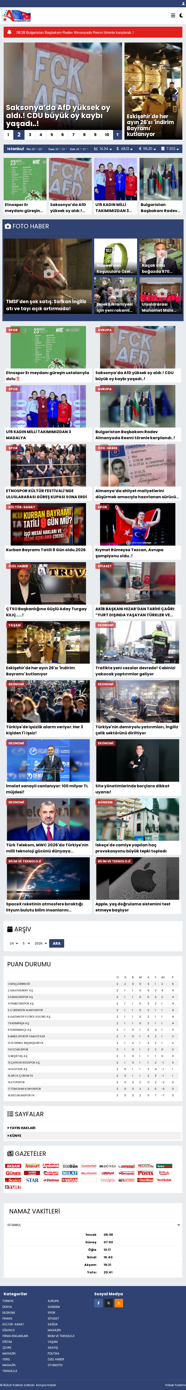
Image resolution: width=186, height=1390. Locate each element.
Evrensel (126, 1166)
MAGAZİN (54, 1330)
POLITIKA (53, 1353)
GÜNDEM (54, 1307)
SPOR (51, 1313)
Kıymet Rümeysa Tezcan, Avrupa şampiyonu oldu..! (129, 552)
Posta (145, 1173)
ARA (57, 943)
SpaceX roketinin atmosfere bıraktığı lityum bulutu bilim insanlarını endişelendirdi (44, 907)
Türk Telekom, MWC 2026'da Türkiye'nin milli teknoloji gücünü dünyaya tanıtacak (47, 848)
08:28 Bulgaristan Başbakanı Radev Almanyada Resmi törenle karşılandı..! (75, 32)
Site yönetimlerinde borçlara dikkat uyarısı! (132, 789)
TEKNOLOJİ (9, 1371)
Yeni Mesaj (145, 1180)
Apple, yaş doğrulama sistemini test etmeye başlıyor (132, 907)
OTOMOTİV (55, 1365)
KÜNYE (15, 1135)
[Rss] (119, 1303)
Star (32, 1180)
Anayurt (32, 1166)
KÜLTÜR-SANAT (13, 1324)
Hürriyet (51, 1173)
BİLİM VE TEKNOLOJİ (61, 1336)
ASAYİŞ (53, 1348)
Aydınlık (51, 1166)
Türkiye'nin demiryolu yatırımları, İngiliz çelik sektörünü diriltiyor (136, 730)
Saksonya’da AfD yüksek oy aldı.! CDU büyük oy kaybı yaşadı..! (68, 207)
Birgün (70, 1166)
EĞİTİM (7, 1342)
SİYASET (53, 1318)
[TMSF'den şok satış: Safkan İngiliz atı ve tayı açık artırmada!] (49, 276)
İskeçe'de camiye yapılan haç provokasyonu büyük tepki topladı (131, 848)
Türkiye (51, 1180)
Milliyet (107, 1173)
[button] (130, 91)
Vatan (70, 1180)
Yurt (13, 1187)
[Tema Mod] (181, 16)
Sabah (164, 1173)
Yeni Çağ (126, 1180)
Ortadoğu (126, 1173)
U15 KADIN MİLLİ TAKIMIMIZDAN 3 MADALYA (57, 119)
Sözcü (13, 1180)
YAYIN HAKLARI (22, 1127)
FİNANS (7, 1318)
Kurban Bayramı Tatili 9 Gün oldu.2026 (46, 550)
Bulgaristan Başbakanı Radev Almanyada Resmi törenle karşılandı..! (160, 207)
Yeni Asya (107, 1180)
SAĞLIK (53, 1324)
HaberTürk (32, 1173)
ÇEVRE (6, 1348)
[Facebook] (98, 1303)
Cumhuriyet (88, 1166)
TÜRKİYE (8, 1301)
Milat (70, 1173)
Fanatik (145, 1166)
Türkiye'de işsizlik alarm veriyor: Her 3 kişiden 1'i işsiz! (44, 730)
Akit (88, 1180)
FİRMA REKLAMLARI (15, 1336)
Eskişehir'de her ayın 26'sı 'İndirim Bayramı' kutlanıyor (40, 671)
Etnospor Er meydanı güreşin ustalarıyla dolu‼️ (24, 207)
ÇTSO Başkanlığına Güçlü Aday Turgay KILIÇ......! (46, 612)
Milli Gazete (88, 1173)
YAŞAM (53, 1342)
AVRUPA (53, 1301)
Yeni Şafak (164, 1180)
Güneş (13, 1173)
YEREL (6, 1359)
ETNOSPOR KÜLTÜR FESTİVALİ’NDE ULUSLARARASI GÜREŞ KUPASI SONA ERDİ (46, 493)
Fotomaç (164, 1166)
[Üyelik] (183, 3)
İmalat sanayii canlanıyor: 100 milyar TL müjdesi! (47, 789)
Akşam (13, 1166)
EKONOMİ (8, 1313)
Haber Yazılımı (175, 1385)
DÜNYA (7, 1307)
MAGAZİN (9, 1365)
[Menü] (173, 15)
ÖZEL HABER (56, 1359)
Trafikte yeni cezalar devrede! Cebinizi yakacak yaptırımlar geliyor (158, 125)
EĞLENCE (8, 1330)
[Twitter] (108, 1303)
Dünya (107, 1166)
